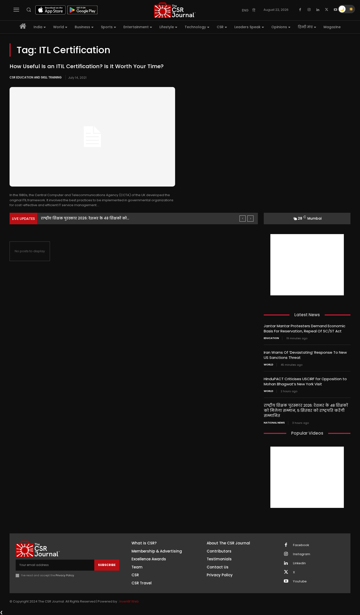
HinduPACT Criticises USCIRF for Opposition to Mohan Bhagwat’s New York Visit (305, 381)
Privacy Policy (65, 575)
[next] (250, 218)
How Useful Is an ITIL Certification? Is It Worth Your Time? (87, 66)
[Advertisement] (307, 264)
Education (271, 338)
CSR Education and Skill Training (36, 77)
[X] (326, 9)
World (268, 364)
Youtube (300, 581)
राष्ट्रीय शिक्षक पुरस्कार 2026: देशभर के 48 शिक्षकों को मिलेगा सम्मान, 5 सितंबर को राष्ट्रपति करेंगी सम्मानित (306, 410)
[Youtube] (335, 9)
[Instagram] (309, 9)
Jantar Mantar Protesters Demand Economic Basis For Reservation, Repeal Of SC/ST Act (304, 328)
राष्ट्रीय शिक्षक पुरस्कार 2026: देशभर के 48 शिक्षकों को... (85, 218)
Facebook (301, 545)
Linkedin (299, 563)
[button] (29, 9)
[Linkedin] (317, 9)
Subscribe (107, 565)
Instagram (301, 554)
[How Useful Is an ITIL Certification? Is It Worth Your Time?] (92, 137)
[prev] (243, 218)
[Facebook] (300, 9)
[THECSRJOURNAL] (175, 10)
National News (274, 423)
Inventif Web (129, 601)
